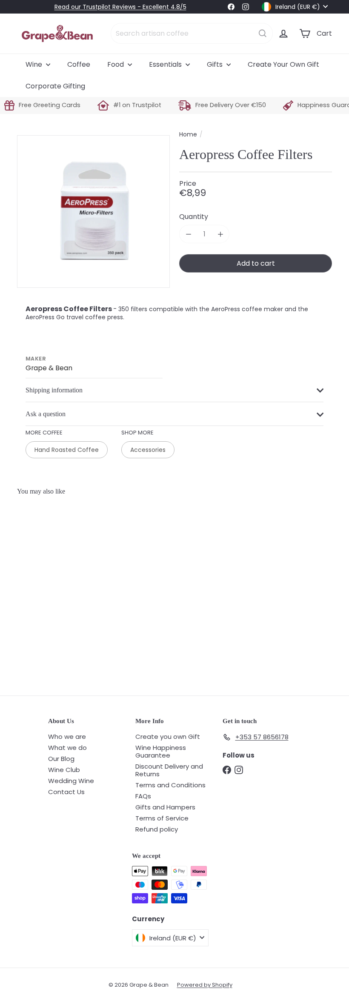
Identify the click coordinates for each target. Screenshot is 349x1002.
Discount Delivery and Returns (169, 770)
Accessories (148, 450)
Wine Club (64, 769)
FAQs (143, 796)
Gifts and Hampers (165, 807)
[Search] (262, 33)
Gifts (215, 64)
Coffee (78, 64)
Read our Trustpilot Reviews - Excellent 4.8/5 (120, 7)
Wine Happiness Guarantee (160, 751)
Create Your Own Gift (283, 64)
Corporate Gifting (55, 86)
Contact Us (66, 791)
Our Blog (61, 758)
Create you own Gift (167, 736)
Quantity (193, 217)
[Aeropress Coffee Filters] (43, 565)
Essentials (166, 64)
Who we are (67, 736)
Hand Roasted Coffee (66, 450)
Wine (35, 64)
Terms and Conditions (170, 785)
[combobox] (192, 33)
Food (116, 64)
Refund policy (156, 829)
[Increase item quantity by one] (220, 234)
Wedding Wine (71, 780)
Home (188, 134)
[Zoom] (93, 211)
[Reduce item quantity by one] (188, 234)
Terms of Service (162, 818)
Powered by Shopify (204, 985)
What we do (67, 747)
